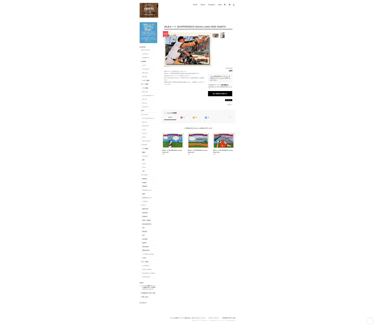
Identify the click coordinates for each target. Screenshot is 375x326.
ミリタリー (145, 201)
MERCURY (145, 209)
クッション (145, 156)
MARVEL (144, 178)
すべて (170, 117)
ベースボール (145, 265)
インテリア (144, 144)
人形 (143, 171)
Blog (220, 4)
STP (143, 227)
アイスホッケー (146, 276)
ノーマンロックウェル (148, 254)
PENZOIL (144, 231)
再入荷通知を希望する (220, 93)
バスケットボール (147, 269)
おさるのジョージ (147, 197)
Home (195, 4)
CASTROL (145, 239)
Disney (144, 182)
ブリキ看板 (145, 88)
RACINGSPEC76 (146, 224)
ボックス (144, 76)
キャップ (144, 99)
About (203, 4)
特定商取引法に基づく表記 (148, 293)
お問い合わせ (144, 296)
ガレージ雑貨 (144, 84)
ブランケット (145, 125)
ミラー (144, 65)
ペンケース (145, 54)
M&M (143, 193)
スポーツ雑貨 (144, 261)
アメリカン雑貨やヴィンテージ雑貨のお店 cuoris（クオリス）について (148, 287)
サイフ (144, 137)
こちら (221, 78)
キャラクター (144, 174)
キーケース (145, 106)
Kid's (142, 110)
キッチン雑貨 (145, 80)
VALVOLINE (145, 246)
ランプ (144, 163)
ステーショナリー (145, 50)
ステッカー (145, 72)
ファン (144, 167)
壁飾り (144, 152)
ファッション (144, 114)
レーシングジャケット (148, 95)
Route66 (145, 212)
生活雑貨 (143, 61)
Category (211, 4)
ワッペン (144, 103)
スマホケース (145, 57)
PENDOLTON (145, 250)
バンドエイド (145, 69)
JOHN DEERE (146, 220)
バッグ (144, 129)
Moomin (144, 186)
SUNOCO (144, 216)
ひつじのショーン (147, 190)
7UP (143, 235)
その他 (144, 257)
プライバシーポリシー (213, 317)
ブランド (143, 205)
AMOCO (144, 242)
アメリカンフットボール (148, 273)
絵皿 (143, 159)
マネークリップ (146, 141)
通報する (230, 104)
